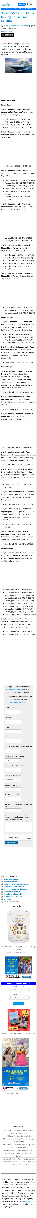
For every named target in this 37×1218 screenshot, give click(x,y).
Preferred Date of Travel (14, 766)
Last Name (9, 717)
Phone (7, 737)
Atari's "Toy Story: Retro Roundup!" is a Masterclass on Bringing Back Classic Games (18, 1153)
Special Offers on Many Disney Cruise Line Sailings (17, 16)
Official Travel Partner (15, 1093)
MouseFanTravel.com (14, 689)
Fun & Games (8, 8)
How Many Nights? (12, 785)
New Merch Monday (11, 879)
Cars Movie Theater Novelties (14, 887)
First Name (9, 708)
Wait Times (18, 8)
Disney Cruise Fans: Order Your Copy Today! (18, 1033)
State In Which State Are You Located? (18, 746)
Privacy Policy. (28, 1201)
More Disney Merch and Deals (18, 952)
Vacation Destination (13, 775)
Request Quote (11, 843)
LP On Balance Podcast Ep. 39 (14, 894)
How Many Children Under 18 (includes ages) (18, 805)
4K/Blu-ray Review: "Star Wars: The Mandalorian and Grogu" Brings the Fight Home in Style (18, 1139)
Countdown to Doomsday (13, 892)
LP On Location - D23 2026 (13, 897)
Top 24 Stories (28, 8)
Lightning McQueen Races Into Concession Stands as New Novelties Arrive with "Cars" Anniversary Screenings (19, 1162)
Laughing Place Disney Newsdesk (16, 26)
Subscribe (22, 4)
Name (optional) (19, 986)
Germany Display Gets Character (15, 889)
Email (7, 727)
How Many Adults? (12, 795)
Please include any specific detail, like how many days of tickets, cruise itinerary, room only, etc (18, 817)
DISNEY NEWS (6, 899)
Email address (18, 994)
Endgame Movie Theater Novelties (16, 884)
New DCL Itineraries (11, 882)
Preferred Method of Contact (15, 756)
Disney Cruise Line (8, 31)
